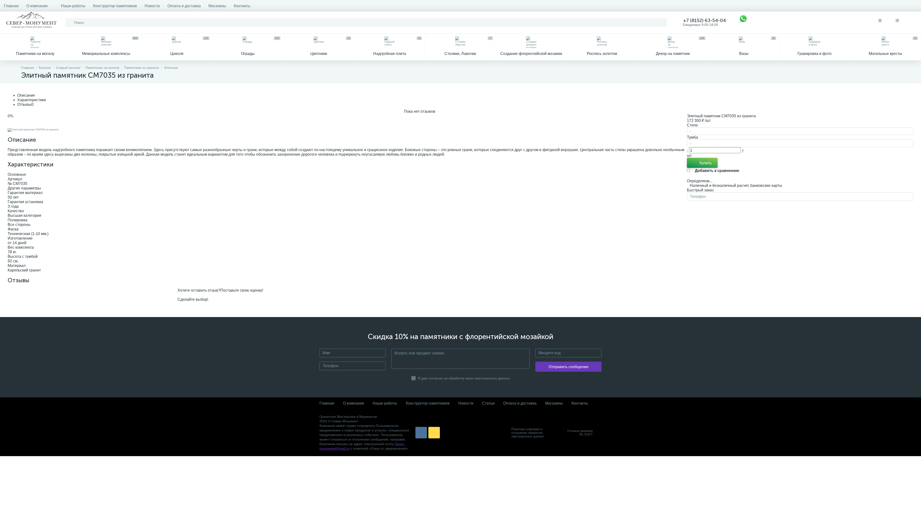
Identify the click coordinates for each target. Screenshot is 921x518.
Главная (11, 6)
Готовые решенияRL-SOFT (580, 432)
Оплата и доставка (184, 6)
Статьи (488, 403)
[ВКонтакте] (421, 432)
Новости (152, 6)
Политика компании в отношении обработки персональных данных (527, 432)
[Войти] (912, 22)
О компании (36, 6)
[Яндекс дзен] (434, 432)
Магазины (217, 6)
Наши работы (73, 6)
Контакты (242, 6)
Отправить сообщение (569, 367)
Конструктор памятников (115, 6)
